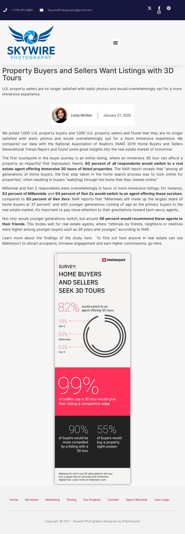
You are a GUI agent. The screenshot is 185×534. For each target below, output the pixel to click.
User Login (161, 499)
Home (13, 499)
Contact (113, 499)
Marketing (53, 499)
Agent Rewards (136, 499)
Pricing (71, 499)
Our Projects (92, 499)
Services (31, 499)
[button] (115, 42)
